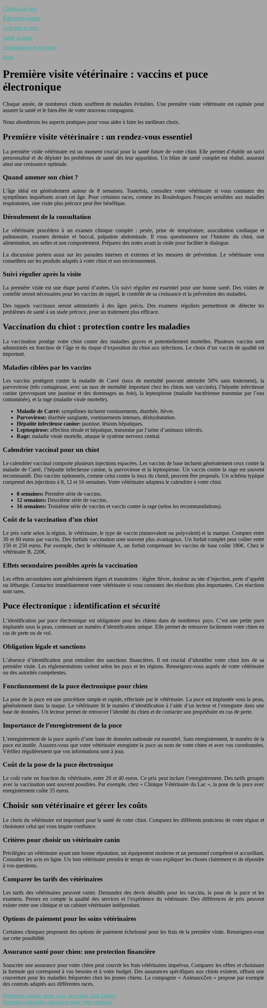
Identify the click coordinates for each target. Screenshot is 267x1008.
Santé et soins (18, 38)
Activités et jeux (20, 28)
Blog (8, 57)
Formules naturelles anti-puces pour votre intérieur (58, 1002)
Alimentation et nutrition (29, 47)
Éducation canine (22, 18)
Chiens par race (20, 8)
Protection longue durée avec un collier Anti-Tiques (59, 996)
